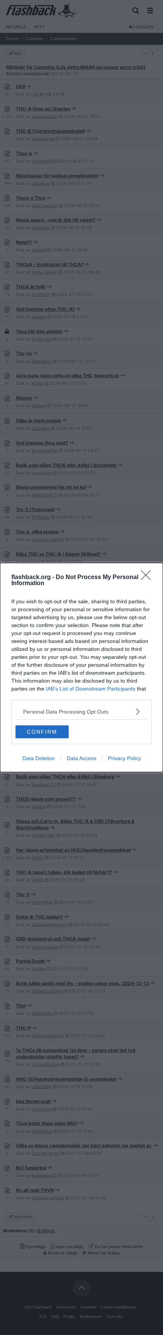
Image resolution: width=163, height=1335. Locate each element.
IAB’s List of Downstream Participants (90, 689)
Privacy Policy (124, 758)
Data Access (81, 758)
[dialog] (81, 667)
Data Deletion (38, 758)
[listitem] (81, 712)
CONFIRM (42, 732)
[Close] (148, 577)
